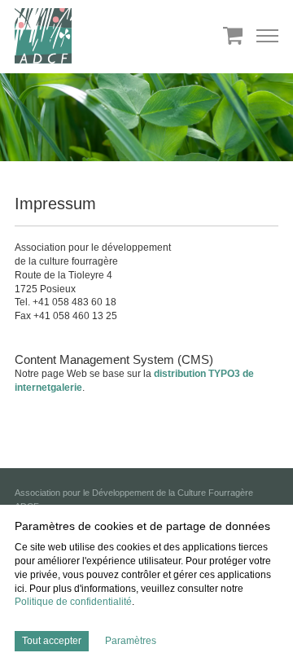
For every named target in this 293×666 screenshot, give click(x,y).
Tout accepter (51, 640)
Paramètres (130, 640)
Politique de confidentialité (73, 601)
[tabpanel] (146, 121)
